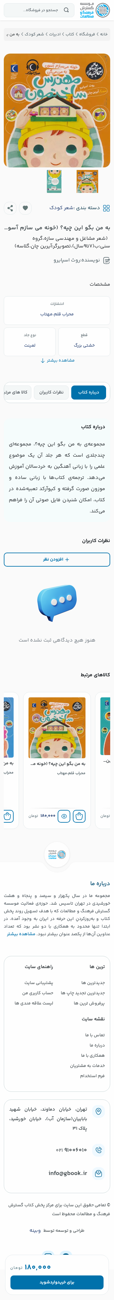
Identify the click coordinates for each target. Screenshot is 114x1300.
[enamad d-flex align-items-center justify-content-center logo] (57, 1184)
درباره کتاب (88, 392)
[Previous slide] (100, 110)
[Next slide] (13, 110)
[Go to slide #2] (54, 181)
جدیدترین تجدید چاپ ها (83, 993)
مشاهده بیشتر (21, 934)
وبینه (35, 1231)
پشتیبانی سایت (38, 983)
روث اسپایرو (67, 260)
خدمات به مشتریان (87, 1065)
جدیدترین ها (93, 983)
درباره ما (97, 1045)
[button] (25, 208)
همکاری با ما (93, 1055)
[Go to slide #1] (87, 181)
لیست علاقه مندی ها (34, 1003)
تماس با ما (95, 1035)
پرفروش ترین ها (89, 1003)
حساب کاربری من (37, 993)
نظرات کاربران (51, 392)
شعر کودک (61, 208)
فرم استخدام (92, 1076)
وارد (53, 1282)
